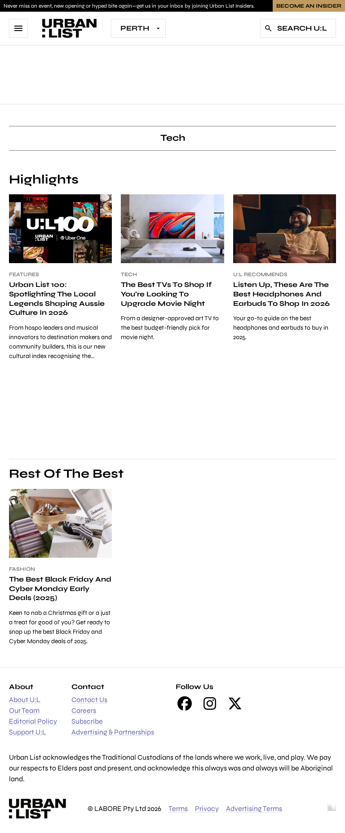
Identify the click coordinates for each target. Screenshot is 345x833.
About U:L (24, 699)
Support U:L (27, 732)
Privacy (207, 808)
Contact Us (89, 699)
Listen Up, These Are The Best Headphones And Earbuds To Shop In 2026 (281, 294)
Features (24, 274)
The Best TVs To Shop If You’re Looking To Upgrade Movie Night (166, 294)
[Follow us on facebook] (185, 703)
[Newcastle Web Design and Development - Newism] (331, 808)
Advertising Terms (254, 808)
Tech (129, 274)
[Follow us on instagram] (210, 703)
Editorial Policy (33, 721)
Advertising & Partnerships (112, 732)
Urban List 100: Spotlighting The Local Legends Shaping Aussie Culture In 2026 (57, 298)
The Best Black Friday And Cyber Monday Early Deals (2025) (60, 588)
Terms (178, 808)
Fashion (22, 569)
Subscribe (87, 721)
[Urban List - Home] (69, 28)
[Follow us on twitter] (235, 703)
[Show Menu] (18, 28)
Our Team (24, 710)
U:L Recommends (260, 274)
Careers (83, 710)
